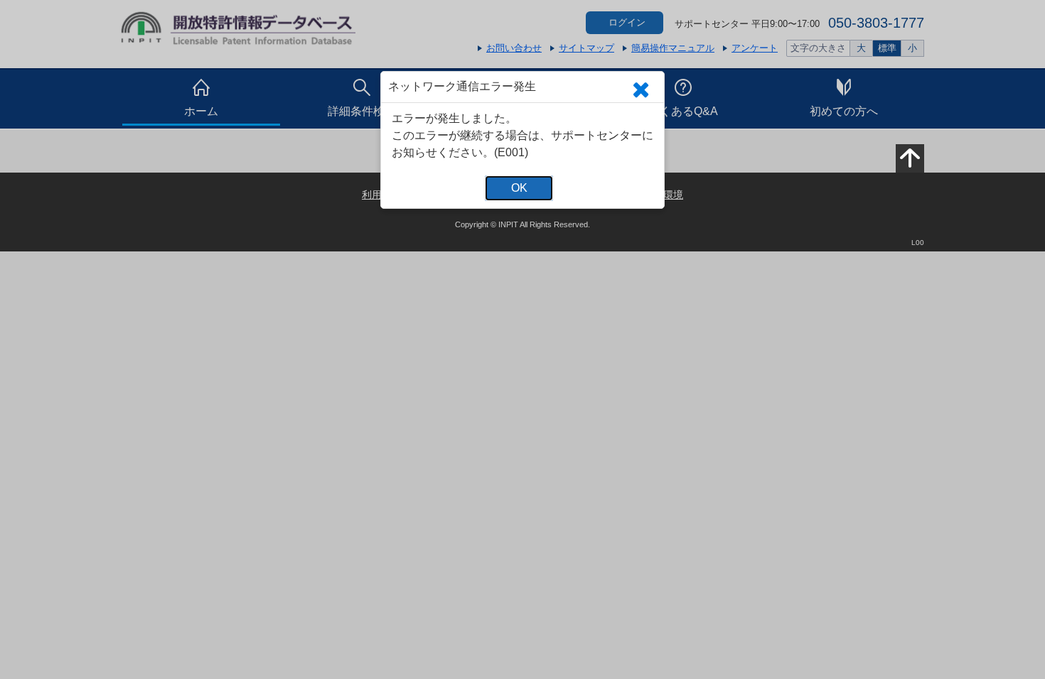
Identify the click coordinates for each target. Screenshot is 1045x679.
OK (519, 188)
